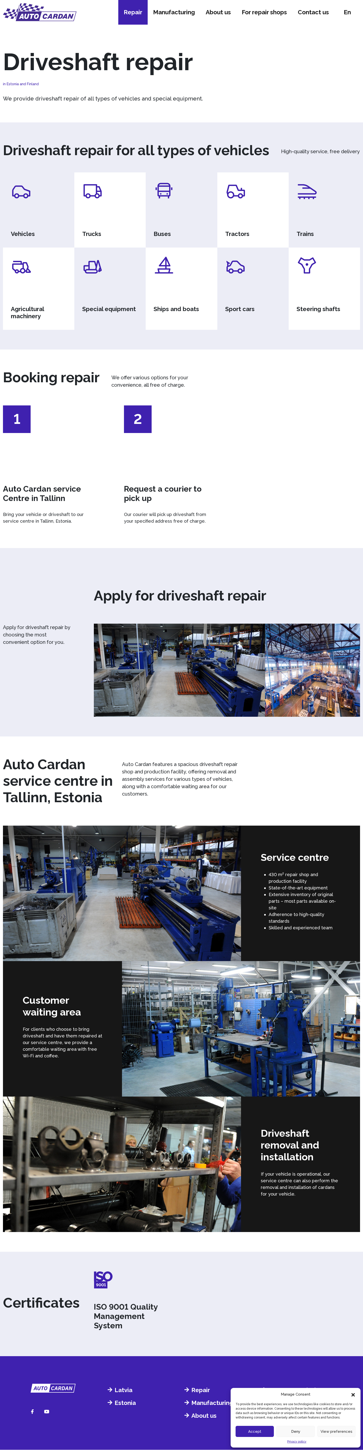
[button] (353, 1394)
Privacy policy (296, 1441)
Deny (295, 1431)
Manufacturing (174, 12)
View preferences (336, 1431)
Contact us (313, 12)
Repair (133, 12)
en (347, 12)
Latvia (123, 1390)
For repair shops (264, 12)
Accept (254, 1431)
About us (218, 12)
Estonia (125, 1402)
